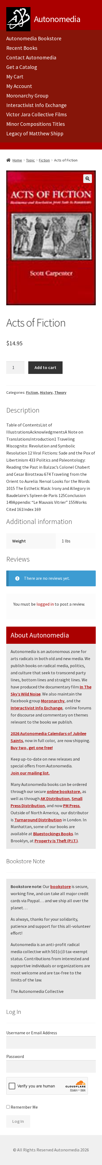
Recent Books (21, 48)
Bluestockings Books (53, 833)
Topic (30, 160)
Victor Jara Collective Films (36, 114)
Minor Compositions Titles (35, 124)
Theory (60, 392)
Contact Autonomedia (31, 57)
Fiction (44, 160)
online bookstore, (64, 791)
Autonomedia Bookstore (33, 38)
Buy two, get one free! (32, 747)
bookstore (60, 886)
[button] (87, 178)
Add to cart (45, 367)
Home (17, 160)
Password (15, 1056)
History (46, 392)
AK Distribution (55, 798)
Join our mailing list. (30, 773)
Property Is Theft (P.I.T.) (56, 840)
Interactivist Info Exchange (36, 105)
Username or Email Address (31, 1032)
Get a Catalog (21, 67)
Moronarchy (52, 700)
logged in (45, 604)
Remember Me (24, 1107)
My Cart (14, 76)
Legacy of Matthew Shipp (34, 133)
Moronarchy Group (27, 95)
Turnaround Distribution (38, 819)
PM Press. (72, 805)
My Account (19, 86)
